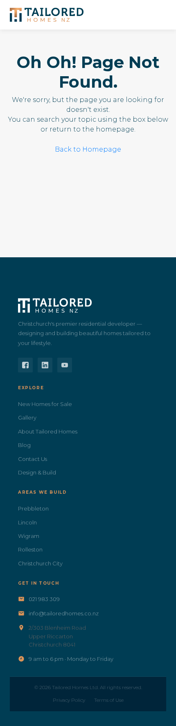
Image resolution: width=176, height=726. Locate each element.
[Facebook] (25, 365)
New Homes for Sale (45, 404)
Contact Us (32, 459)
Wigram (28, 536)
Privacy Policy (69, 700)
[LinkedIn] (45, 365)
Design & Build (37, 472)
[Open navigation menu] (157, 15)
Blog (24, 445)
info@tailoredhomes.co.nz (64, 613)
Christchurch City (40, 563)
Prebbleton (33, 508)
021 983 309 (44, 599)
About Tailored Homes (47, 431)
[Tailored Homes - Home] (46, 15)
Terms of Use (109, 700)
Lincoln (27, 522)
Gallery (27, 417)
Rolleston (30, 549)
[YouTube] (64, 365)
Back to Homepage (88, 149)
